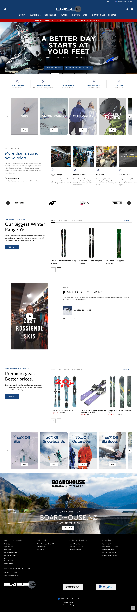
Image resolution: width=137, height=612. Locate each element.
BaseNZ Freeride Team (109, 555)
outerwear (77, 220)
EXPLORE (68, 528)
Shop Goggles (124, 68)
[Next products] (59, 269)
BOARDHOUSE (98, 15)
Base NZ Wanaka (75, 544)
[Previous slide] (7, 116)
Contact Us (7, 544)
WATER (64, 15)
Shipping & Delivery (10, 555)
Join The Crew (41, 549)
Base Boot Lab (106, 544)
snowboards (63, 370)
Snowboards (63, 220)
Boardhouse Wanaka (76, 549)
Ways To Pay (8, 549)
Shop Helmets (105, 68)
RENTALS (112, 15)
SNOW (22, 15)
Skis (53, 220)
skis (53, 370)
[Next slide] (129, 116)
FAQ (5, 558)
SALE (85, 15)
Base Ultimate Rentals (109, 552)
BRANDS (76, 15)
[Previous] (8, 203)
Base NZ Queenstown (76, 547)
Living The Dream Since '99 (45, 544)
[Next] (129, 203)
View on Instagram (71, 318)
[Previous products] (53, 269)
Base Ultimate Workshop (110, 547)
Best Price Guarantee (10, 552)
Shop (24, 130)
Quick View (64, 256)
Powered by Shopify (68, 605)
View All (11, 247)
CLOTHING (34, 15)
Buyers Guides (8, 547)
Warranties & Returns (10, 561)
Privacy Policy (8, 564)
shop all (12, 396)
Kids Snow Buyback (108, 549)
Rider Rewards (41, 547)
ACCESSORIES (50, 15)
